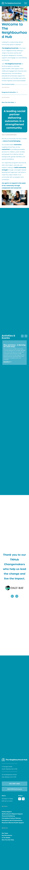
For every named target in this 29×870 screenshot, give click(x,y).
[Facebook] (19, 798)
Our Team (5, 833)
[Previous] (12, 596)
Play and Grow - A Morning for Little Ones (14, 346)
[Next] (17, 596)
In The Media (6, 837)
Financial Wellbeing (8, 816)
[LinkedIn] (23, 798)
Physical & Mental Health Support (13, 822)
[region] (14, 591)
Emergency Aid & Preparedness (12, 820)
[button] (22, 336)
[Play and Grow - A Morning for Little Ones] (14, 341)
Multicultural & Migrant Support (12, 814)
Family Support (7, 811)
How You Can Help (8, 102)
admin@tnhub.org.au (14, 789)
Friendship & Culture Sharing (11, 818)
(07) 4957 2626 (14, 784)
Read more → (15, 362)
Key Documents (7, 835)
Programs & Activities (9, 92)
